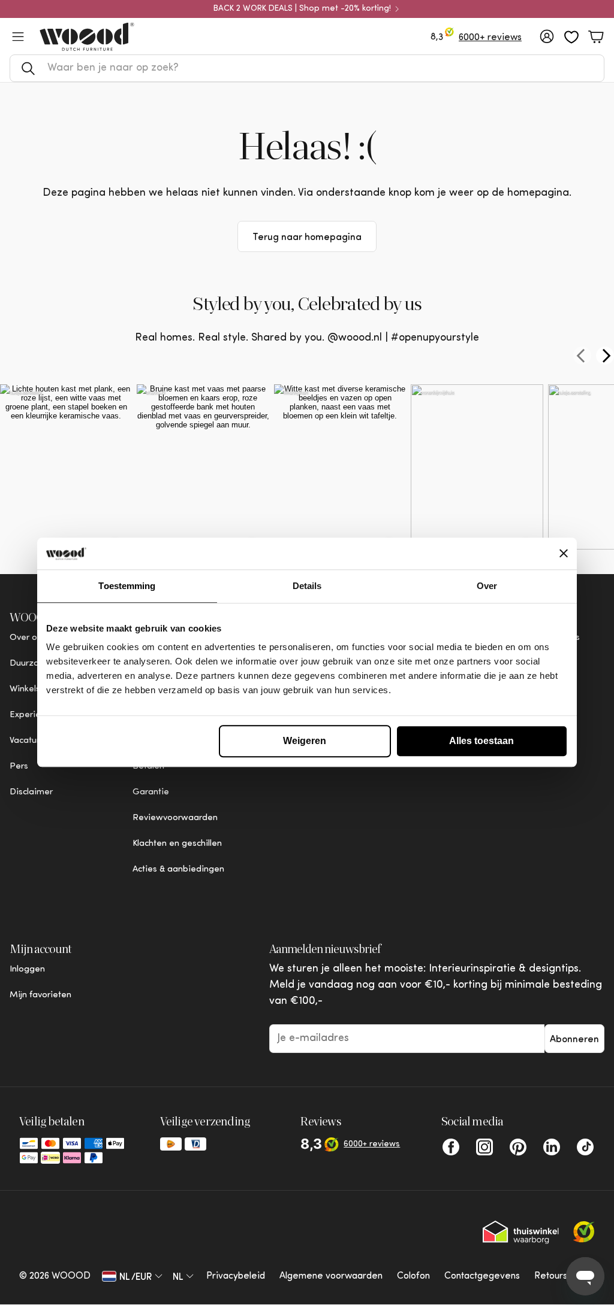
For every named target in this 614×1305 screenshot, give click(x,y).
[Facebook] (450, 1147)
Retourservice (564, 1276)
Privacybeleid (235, 1276)
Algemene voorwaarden (331, 1276)
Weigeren (304, 741)
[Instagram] (484, 1147)
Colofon (413, 1276)
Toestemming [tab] (126, 586)
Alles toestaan (481, 741)
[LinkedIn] (551, 1147)
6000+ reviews (490, 38)
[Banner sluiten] (563, 554)
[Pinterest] (518, 1147)
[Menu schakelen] (18, 36)
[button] (307, 68)
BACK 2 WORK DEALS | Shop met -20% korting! (302, 9)
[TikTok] (585, 1147)
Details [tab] (307, 586)
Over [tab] (487, 586)
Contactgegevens (482, 1276)
